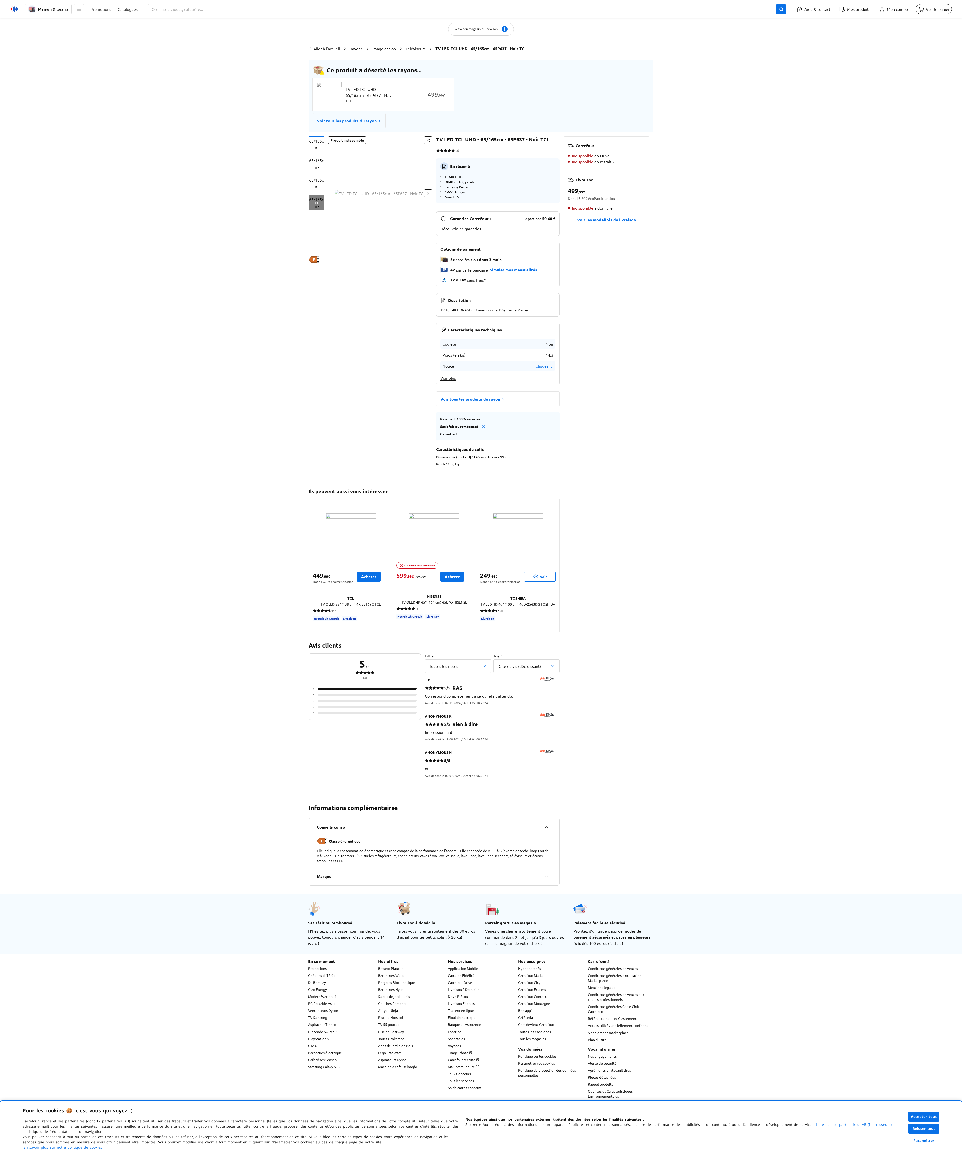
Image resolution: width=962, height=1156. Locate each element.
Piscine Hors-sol (390, 1017)
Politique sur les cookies (537, 1056)
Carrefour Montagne (534, 1003)
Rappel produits (600, 1084)
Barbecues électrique (325, 1052)
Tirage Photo (458, 1052)
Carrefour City (529, 982)
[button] (79, 9)
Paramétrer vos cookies (536, 1063)
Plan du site (597, 1039)
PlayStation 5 (318, 1038)
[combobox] (467, 9)
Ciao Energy (317, 989)
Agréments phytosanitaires (609, 1070)
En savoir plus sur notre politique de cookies (63, 1147)
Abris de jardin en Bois (395, 1045)
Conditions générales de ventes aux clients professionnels (616, 997)
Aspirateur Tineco (322, 1024)
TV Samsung (317, 1017)
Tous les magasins (532, 1038)
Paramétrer (923, 1140)
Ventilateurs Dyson (323, 1010)
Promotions (317, 968)
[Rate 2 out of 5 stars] (442, 150)
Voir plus (448, 377)
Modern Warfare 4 (322, 996)
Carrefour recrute (462, 1059)
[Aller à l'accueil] (14, 9)
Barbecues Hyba (390, 989)
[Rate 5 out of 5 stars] (453, 150)
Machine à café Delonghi (397, 1066)
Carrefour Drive (460, 982)
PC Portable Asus (321, 1003)
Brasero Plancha (390, 968)
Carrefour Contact (532, 996)
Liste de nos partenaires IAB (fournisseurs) (854, 1124)
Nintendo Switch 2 (322, 1031)
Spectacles (456, 1038)
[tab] (316, 144)
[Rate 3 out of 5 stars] (445, 150)
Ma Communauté (462, 1066)
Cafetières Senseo (322, 1059)
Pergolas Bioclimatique (396, 982)
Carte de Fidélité (461, 975)
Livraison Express (461, 1003)
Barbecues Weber (392, 975)
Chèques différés (321, 975)
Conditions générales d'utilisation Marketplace (614, 978)
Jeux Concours (459, 1073)
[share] (428, 140)
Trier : (497, 656)
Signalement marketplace (608, 1032)
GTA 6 (312, 1045)
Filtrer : (430, 656)
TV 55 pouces (388, 1024)
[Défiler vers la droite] (428, 193)
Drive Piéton (458, 996)
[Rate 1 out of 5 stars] (438, 150)
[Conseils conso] (546, 827)
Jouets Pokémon (391, 1038)
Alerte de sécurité (602, 1063)
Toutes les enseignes (534, 1031)
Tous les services (461, 1080)
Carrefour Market (531, 975)
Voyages (454, 1045)
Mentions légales (601, 987)
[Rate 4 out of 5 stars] (449, 150)
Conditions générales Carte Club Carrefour (613, 1009)
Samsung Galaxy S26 (324, 1066)
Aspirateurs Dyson (392, 1059)
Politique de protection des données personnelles (547, 1072)
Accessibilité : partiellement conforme (618, 1025)
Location (455, 1031)
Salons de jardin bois (394, 996)
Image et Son (384, 48)
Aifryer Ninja (388, 1010)
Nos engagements (602, 1056)
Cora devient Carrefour (536, 1024)
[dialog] (481, 1128)
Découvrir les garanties (460, 228)
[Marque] (546, 876)
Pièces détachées (602, 1077)
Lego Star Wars (389, 1052)
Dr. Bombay (317, 982)
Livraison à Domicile (463, 989)
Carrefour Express (532, 989)
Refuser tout (924, 1128)
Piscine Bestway (391, 1031)
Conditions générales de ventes (613, 968)
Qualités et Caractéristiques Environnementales (610, 1093)
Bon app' (525, 1010)
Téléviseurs (416, 48)
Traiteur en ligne (461, 1010)
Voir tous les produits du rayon (347, 120)
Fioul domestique (462, 1017)
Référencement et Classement (612, 1018)
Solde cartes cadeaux (464, 1087)
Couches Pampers (392, 1003)
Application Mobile (463, 968)
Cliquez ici (544, 365)
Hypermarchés (529, 968)
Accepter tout (924, 1116)
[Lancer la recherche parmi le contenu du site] (781, 9)
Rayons (356, 48)
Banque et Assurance (464, 1024)
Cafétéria (525, 1017)
